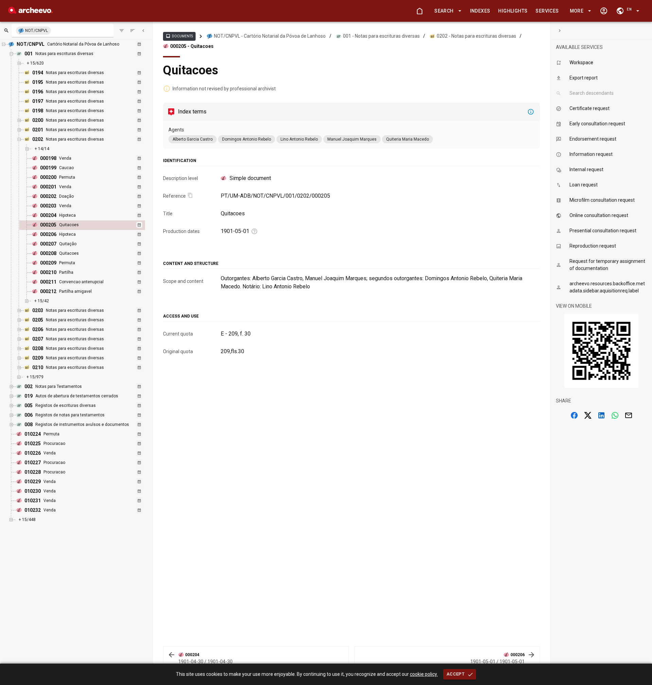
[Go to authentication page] (604, 11)
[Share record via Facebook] (574, 415)
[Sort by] (121, 30)
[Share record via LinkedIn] (601, 415)
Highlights (512, 11)
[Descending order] (132, 30)
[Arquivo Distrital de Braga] (30, 11)
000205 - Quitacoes (192, 46)
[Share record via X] (588, 415)
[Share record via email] (628, 415)
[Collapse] (143, 30)
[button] (446, 11)
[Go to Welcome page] (419, 11)
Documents (179, 36)
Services (547, 11)
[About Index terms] (531, 112)
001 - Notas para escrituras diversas (381, 36)
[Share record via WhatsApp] (615, 415)
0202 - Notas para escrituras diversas (476, 36)
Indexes (480, 11)
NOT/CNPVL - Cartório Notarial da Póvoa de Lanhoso (270, 36)
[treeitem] (89, 225)
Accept (456, 674)
